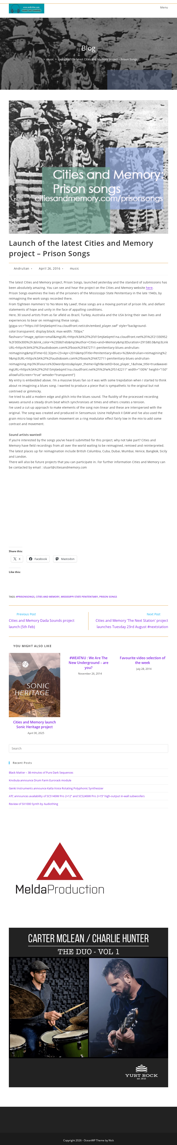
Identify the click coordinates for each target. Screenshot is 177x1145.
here (149, 288)
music (74, 268)
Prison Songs (108, 596)
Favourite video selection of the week (142, 660)
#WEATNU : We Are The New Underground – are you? (88, 663)
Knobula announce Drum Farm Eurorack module (40, 780)
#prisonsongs (25, 596)
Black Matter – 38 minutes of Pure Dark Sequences (41, 772)
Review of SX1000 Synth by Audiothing (33, 804)
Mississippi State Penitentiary (79, 596)
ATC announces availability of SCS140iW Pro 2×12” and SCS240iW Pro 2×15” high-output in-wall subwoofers (77, 796)
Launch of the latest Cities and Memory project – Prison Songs (97, 59)
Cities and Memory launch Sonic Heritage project (34, 724)
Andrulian (21, 268)
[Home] (41, 59)
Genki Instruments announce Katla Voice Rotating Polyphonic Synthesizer (56, 788)
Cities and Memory (48, 596)
